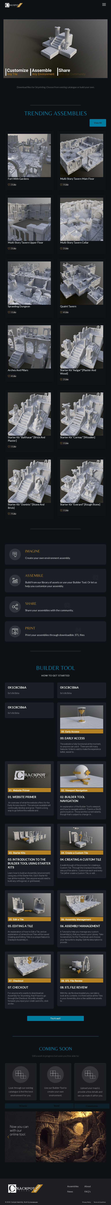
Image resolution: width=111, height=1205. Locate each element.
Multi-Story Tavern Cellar (74, 242)
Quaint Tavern (68, 306)
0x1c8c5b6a (17, 687)
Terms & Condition (100, 1202)
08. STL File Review (73, 987)
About (87, 1186)
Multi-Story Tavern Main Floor (77, 178)
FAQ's (87, 1191)
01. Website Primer (22, 797)
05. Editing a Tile (20, 926)
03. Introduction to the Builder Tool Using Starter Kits (29, 863)
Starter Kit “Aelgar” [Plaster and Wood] (78, 372)
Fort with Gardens (18, 178)
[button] (55, 1018)
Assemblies (73, 1186)
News (70, 1191)
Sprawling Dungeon (19, 306)
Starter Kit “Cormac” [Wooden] (77, 437)
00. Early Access (72, 738)
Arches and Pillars (18, 370)
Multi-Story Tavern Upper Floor (25, 242)
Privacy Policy (86, 1202)
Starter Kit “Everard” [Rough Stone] (80, 504)
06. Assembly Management (80, 926)
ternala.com (34, 1202)
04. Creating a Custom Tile (80, 859)
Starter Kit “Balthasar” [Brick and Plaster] (26, 439)
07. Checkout (18, 987)
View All (98, 123)
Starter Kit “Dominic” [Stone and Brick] (26, 506)
